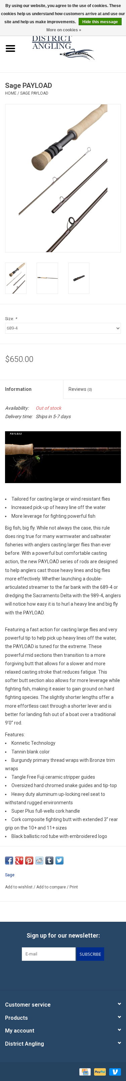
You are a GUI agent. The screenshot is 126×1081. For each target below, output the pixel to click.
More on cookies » (63, 30)
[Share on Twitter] (59, 860)
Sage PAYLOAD (34, 93)
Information (18, 389)
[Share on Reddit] (39, 860)
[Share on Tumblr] (49, 860)
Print (74, 887)
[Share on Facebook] (9, 860)
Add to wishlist (19, 887)
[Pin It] (29, 860)
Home (10, 93)
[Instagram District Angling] (80, 974)
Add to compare (51, 887)
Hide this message (100, 22)
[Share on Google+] (19, 860)
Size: (11, 318)
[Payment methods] (84, 1071)
